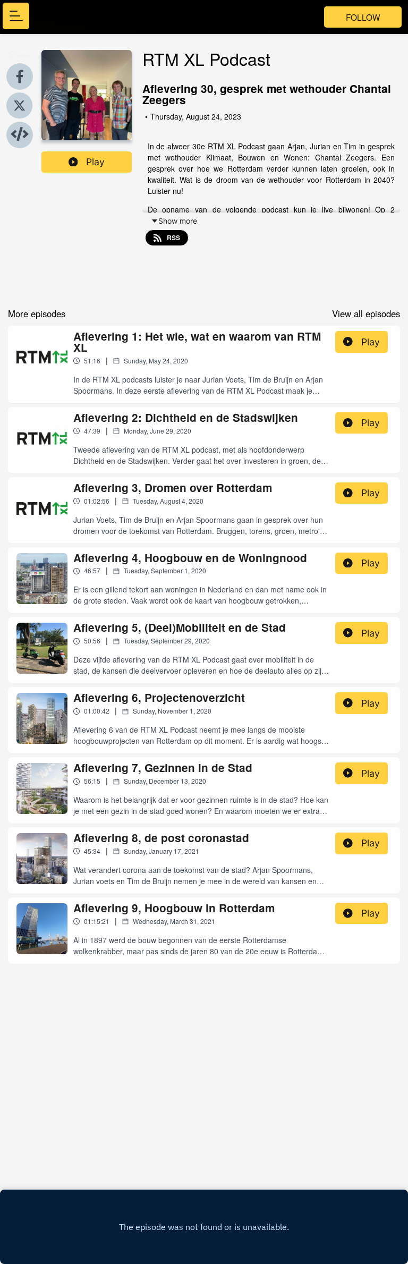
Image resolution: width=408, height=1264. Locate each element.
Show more (177, 220)
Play (95, 161)
